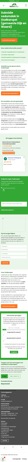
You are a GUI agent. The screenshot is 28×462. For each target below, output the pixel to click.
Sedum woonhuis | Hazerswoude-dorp (12, 203)
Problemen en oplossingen (9, 426)
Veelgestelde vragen (7, 430)
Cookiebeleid (5, 435)
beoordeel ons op (8, 153)
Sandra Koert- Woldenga (15, 158)
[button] (3, 5)
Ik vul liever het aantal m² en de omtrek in (15, 344)
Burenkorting (5, 428)
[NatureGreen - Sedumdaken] (14, 6)
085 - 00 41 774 (5, 397)
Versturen (5, 263)
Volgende (14, 352)
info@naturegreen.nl (6, 401)
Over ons (4, 433)
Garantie (4, 425)
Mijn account (5, 432)
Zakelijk (17, 1)
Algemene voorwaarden (8, 437)
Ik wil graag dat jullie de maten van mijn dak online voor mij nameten (15, 347)
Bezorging (4, 423)
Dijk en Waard (10, 278)
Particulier (11, 1)
